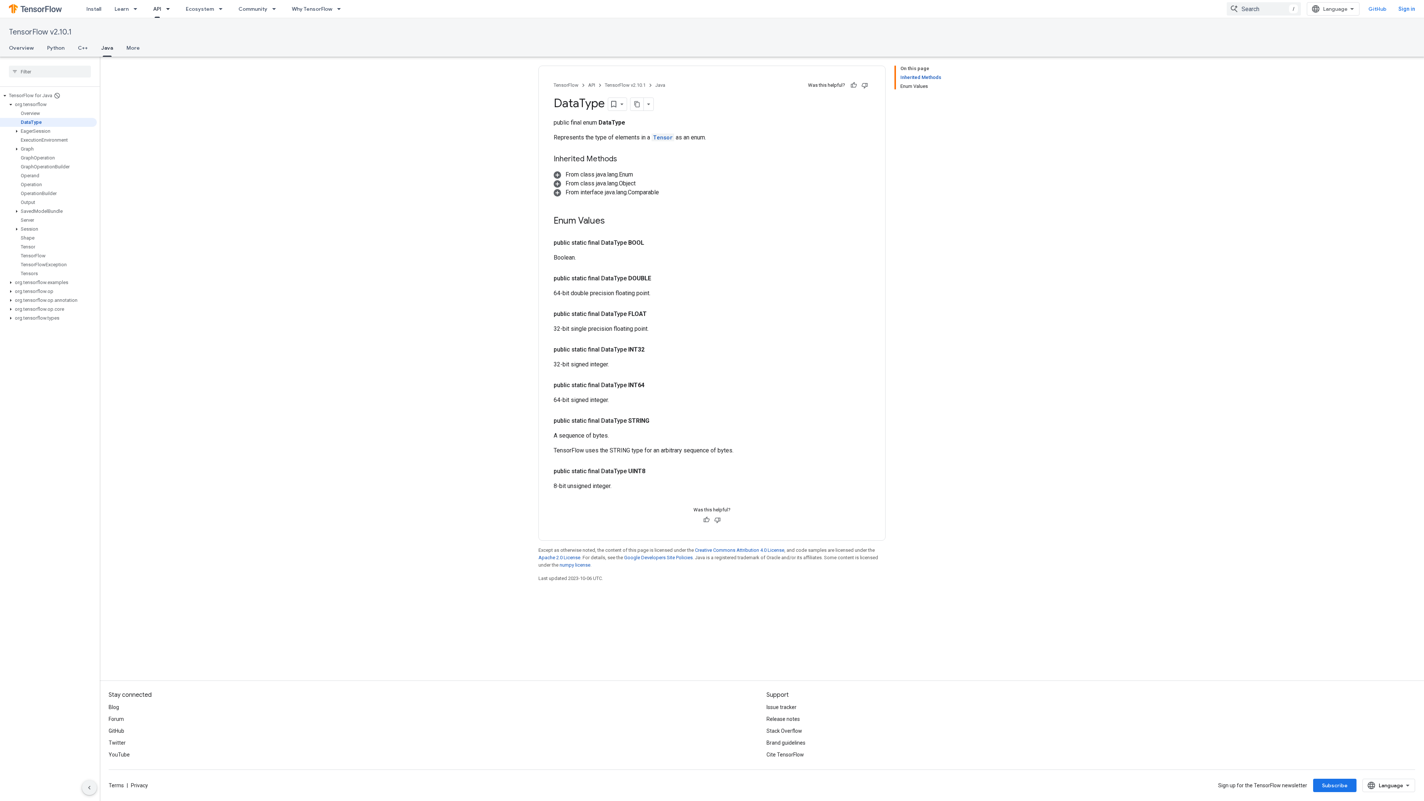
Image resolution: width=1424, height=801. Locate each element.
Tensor (663, 137)
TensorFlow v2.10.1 (40, 32)
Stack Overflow (784, 731)
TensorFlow (566, 85)
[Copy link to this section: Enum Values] (612, 221)
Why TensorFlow (312, 9)
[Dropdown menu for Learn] (137, 9)
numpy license (575, 565)
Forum (116, 719)
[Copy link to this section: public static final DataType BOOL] (653, 242)
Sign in (1406, 9)
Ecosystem (200, 9)
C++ (83, 47)
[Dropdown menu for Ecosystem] (223, 9)
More (133, 47)
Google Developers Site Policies (658, 557)
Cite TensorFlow (785, 755)
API (157, 9)
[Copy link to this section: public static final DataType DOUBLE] (660, 278)
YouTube (119, 755)
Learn (122, 9)
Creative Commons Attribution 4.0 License (739, 550)
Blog (114, 707)
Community (252, 9)
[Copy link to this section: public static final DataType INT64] (653, 385)
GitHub (1377, 9)
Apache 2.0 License (559, 557)
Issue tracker (782, 707)
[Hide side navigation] (89, 787)
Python (56, 47)
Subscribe (1335, 785)
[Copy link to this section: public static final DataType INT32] (653, 349)
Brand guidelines (786, 743)
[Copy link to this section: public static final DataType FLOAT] (655, 314)
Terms (116, 785)
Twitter (117, 743)
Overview (21, 47)
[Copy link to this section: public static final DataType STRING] (658, 420)
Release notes (783, 719)
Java (107, 47)
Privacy (139, 785)
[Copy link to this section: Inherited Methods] (624, 159)
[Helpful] (853, 85)
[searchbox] (50, 72)
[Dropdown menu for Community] (276, 9)
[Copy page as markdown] (637, 104)
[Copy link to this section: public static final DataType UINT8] (654, 471)
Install (93, 9)
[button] (48, 95)
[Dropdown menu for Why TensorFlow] (341, 9)
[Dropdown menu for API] (170, 9)
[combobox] (1264, 9)
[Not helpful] (864, 85)
